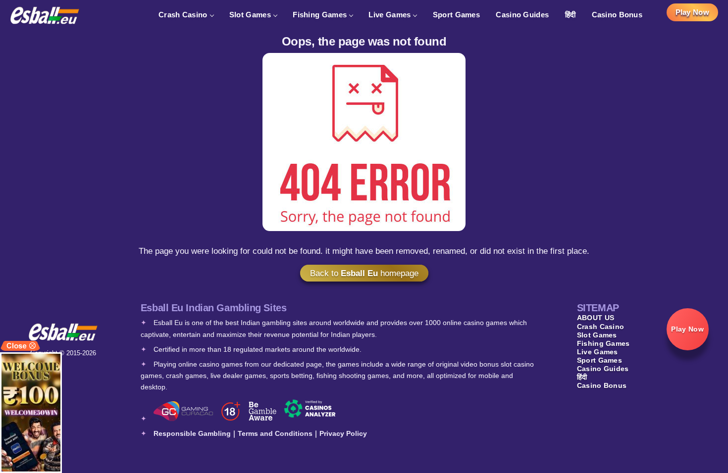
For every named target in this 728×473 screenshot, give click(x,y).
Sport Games (456, 14)
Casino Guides (522, 14)
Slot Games (250, 14)
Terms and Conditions (275, 433)
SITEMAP (598, 307)
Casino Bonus (617, 14)
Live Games (389, 14)
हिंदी (570, 14)
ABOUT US (595, 318)
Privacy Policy (343, 433)
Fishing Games (320, 14)
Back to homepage (364, 273)
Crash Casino (183, 14)
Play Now (692, 12)
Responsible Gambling (192, 433)
